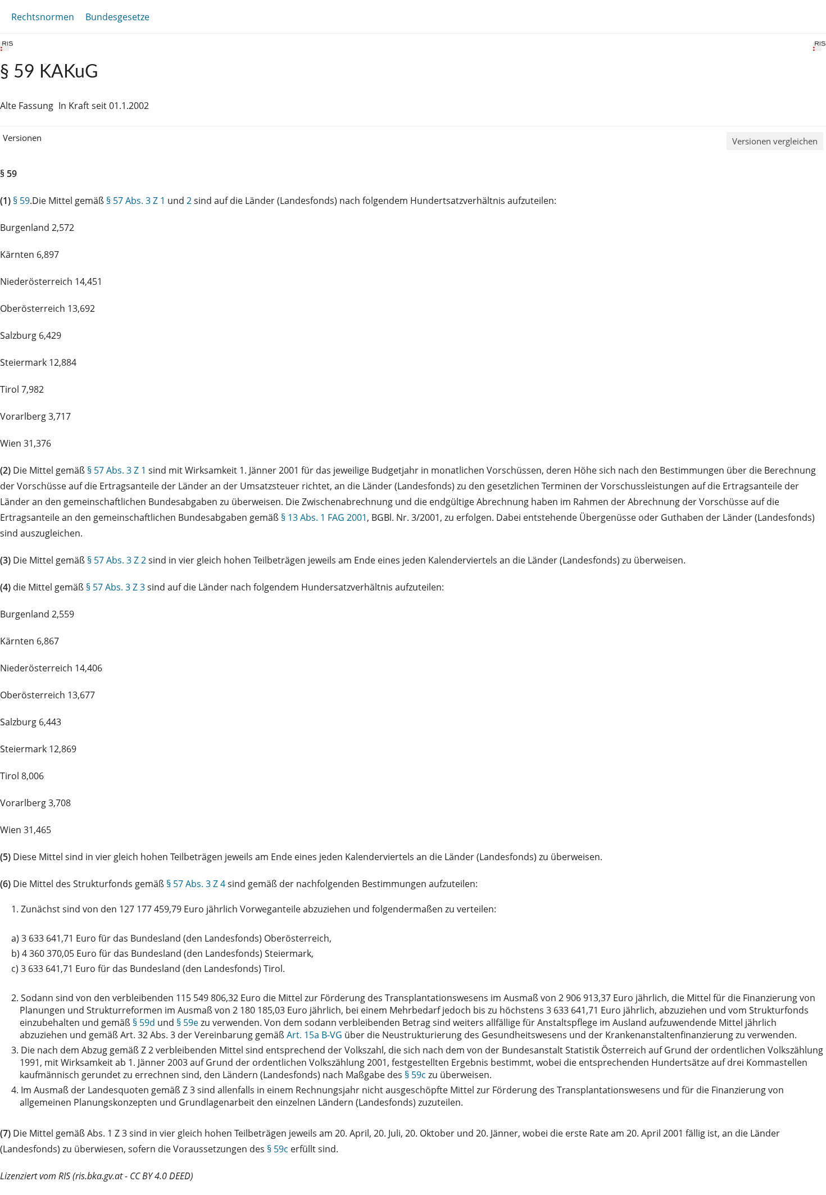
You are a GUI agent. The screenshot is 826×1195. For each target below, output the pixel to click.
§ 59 (21, 200)
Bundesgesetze (117, 17)
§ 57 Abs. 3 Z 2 (116, 560)
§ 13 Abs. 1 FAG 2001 (324, 517)
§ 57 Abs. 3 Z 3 (115, 587)
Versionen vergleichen (775, 141)
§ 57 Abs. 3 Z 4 (195, 884)
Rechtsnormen (42, 17)
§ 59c (415, 1075)
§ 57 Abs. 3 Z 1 (135, 200)
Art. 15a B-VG (314, 1035)
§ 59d (144, 1022)
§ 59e (187, 1022)
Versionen (22, 137)
